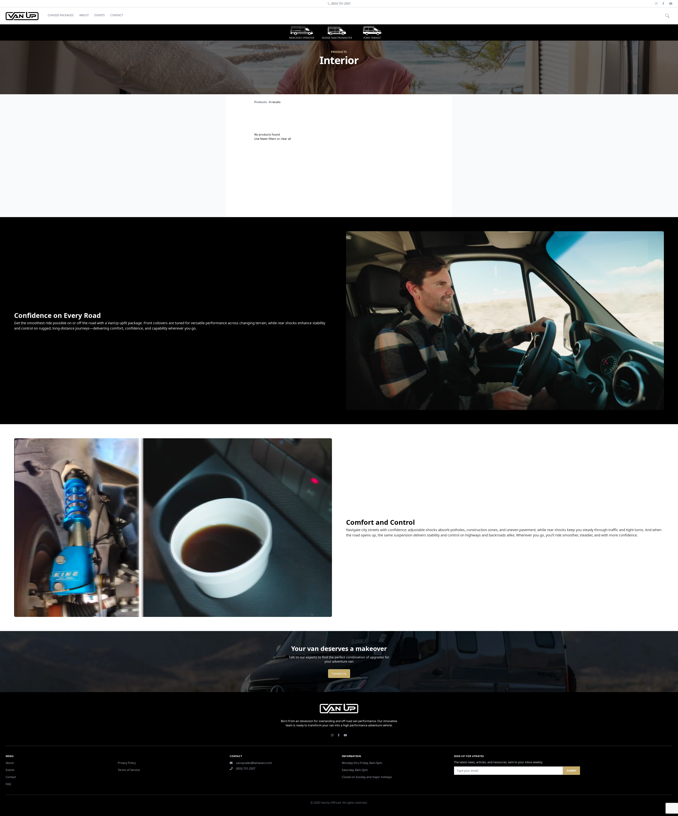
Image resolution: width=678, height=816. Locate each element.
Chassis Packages (61, 15)
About (84, 15)
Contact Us (339, 673)
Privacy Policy (127, 763)
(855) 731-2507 (245, 768)
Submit (571, 770)
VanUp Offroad (331, 803)
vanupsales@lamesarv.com (254, 763)
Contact (116, 15)
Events (99, 15)
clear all (286, 139)
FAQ (8, 784)
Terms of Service (129, 770)
